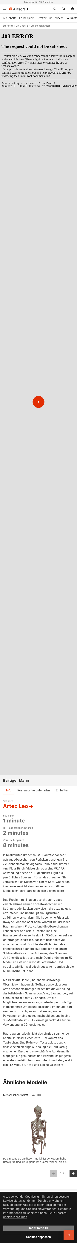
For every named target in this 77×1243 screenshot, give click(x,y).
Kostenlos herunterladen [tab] (33, 790)
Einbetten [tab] (62, 790)
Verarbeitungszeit (13, 840)
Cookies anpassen (38, 1237)
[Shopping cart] (63, 8)
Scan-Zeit (8, 815)
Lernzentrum (44, 18)
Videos (59, 18)
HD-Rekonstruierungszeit (18, 827)
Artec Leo (15, 806)
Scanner (8, 801)
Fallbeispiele (26, 18)
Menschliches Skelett (15, 1095)
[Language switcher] (72, 8)
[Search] (54, 8)
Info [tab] (8, 790)
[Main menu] (4, 8)
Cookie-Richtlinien (15, 1217)
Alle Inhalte (9, 18)
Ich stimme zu (38, 1228)
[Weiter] (73, 1173)
